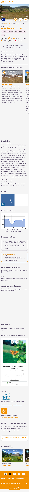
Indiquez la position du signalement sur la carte (16, 395)
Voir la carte (13, 488)
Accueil (5, 23)
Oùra (8, 287)
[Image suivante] (27, 9)
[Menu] (27, 2)
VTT (10, 23)
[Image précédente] (2, 9)
